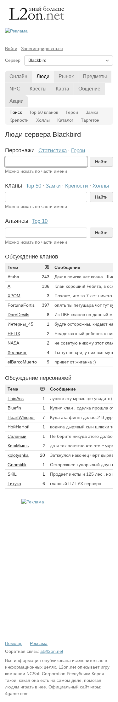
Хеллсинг (17, 352)
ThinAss (16, 398)
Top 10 (40, 221)
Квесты (38, 88)
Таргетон (90, 120)
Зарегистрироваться (42, 48)
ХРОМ (14, 295)
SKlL (12, 474)
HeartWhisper (21, 417)
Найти (101, 161)
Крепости (19, 120)
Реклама (39, 643)
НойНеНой (19, 426)
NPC (14, 88)
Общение (89, 88)
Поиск (15, 112)
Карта (62, 88)
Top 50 (33, 186)
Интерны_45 (20, 324)
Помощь (13, 643)
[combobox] (46, 162)
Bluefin (14, 407)
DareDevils (18, 314)
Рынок (66, 76)
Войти (11, 48)
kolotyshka (18, 455)
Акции (16, 101)
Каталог (65, 120)
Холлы (43, 120)
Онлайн (18, 76)
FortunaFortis (21, 305)
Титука (14, 483)
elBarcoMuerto (22, 361)
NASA (13, 342)
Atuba (13, 276)
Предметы (95, 76)
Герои (72, 112)
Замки (92, 112)
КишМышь (18, 445)
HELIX (14, 333)
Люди (43, 76)
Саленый (17, 436)
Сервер (12, 60)
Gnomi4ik (17, 464)
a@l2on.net (51, 651)
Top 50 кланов (43, 112)
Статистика (52, 151)
